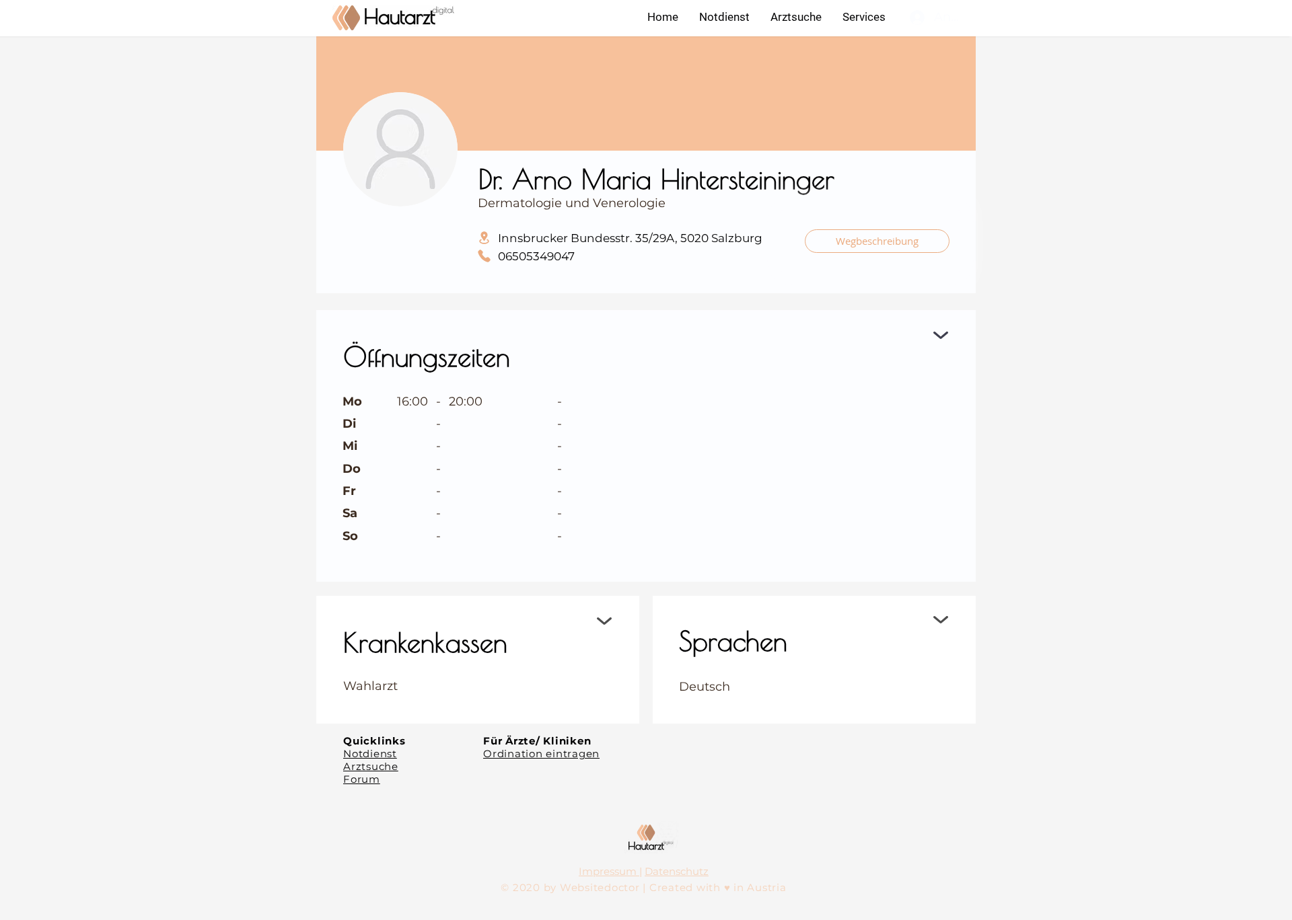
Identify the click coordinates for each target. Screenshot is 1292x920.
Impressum (609, 871)
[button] (864, 17)
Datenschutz (677, 871)
